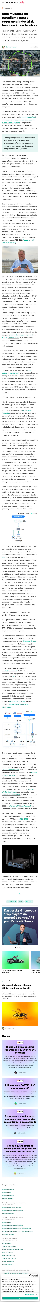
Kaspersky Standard (8, 1189)
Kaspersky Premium (8, 1195)
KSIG (20, 901)
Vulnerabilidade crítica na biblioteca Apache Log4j (16, 987)
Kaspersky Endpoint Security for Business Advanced (17, 1231)
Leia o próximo (8, 981)
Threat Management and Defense (12, 1249)
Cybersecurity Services (9, 1246)
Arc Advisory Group (17, 701)
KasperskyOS (8, 8)
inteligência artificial (27, 117)
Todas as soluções (7, 1198)
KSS (3, 557)
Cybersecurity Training (9, 1258)
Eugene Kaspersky (11, 47)
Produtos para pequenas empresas (13, 1203)
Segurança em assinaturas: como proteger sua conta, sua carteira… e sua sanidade (20, 1119)
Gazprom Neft (9, 775)
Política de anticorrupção (21, 1272)
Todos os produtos (8, 1213)
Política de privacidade (8, 1272)
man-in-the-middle (17, 335)
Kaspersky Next (6, 1222)
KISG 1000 (24, 819)
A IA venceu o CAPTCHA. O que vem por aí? (20, 1086)
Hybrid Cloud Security (8, 1255)
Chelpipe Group (29, 641)
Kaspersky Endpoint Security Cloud (12, 1210)
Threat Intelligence (8, 1261)
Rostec (34, 773)
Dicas (21, 1042)
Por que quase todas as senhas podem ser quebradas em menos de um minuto (20, 1148)
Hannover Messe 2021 (11, 795)
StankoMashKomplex (10, 770)
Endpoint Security (7, 1252)
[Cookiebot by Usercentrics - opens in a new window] (29, 1275)
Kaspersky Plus (6, 1192)
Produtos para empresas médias (12, 1218)
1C (13, 676)
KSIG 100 (29, 901)
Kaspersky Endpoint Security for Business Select (16, 1228)
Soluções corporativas (9, 1239)
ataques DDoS (13, 338)
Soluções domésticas (9, 1185)
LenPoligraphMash (9, 671)
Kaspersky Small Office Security (11, 1207)
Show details (29, 1294)
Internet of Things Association (21, 806)
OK (20, 1298)
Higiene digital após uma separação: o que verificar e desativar (20, 1050)
